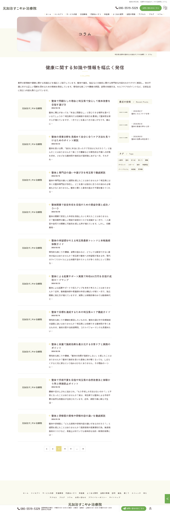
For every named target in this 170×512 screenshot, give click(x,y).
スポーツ (131, 165)
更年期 (140, 169)
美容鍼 (133, 169)
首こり (140, 160)
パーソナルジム (123, 169)
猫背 (138, 165)
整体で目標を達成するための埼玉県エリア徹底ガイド (80, 312)
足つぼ (133, 160)
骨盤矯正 (145, 165)
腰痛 (146, 160)
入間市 (121, 160)
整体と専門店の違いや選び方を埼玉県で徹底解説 (78, 172)
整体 (127, 160)
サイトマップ (114, 497)
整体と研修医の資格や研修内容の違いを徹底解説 (78, 415)
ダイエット (122, 165)
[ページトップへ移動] (150, 508)
